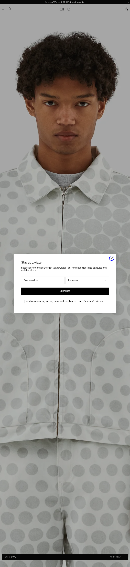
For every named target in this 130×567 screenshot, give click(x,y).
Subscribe (65, 291)
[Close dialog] (112, 258)
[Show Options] (105, 280)
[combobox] (86, 280)
